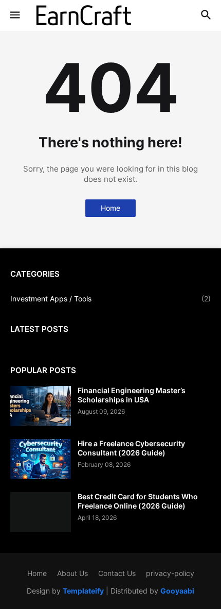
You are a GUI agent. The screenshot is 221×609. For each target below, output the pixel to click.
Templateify (83, 590)
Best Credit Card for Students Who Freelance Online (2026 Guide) (138, 501)
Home (110, 208)
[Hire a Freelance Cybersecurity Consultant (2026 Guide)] (40, 459)
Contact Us (117, 573)
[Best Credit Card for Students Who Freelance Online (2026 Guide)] (40, 512)
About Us (72, 573)
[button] (14, 15)
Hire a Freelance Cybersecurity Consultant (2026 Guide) (131, 448)
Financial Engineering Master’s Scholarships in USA (132, 395)
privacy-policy (170, 573)
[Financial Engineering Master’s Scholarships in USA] (40, 406)
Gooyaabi (177, 590)
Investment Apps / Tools (110, 298)
